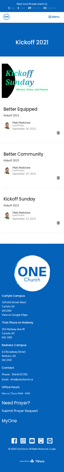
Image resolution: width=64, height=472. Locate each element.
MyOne (9, 421)
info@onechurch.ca (21, 379)
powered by (30, 464)
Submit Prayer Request (20, 411)
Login (53, 448)
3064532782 (20, 374)
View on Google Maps (15, 314)
